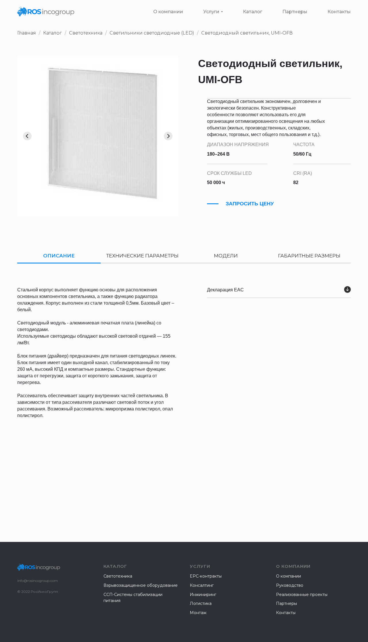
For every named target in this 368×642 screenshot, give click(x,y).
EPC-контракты (206, 576)
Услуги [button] (211, 11)
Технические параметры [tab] (142, 256)
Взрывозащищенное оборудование (140, 585)
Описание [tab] (59, 256)
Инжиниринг (203, 594)
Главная (26, 33)
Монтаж (198, 612)
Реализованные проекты (301, 594)
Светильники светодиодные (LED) (152, 33)
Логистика (201, 603)
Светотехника (117, 576)
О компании (168, 11)
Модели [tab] (226, 256)
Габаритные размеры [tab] (309, 256)
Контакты (339, 11)
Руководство (289, 585)
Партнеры (294, 11)
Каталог (252, 11)
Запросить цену (250, 204)
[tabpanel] (184, 381)
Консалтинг (202, 585)
